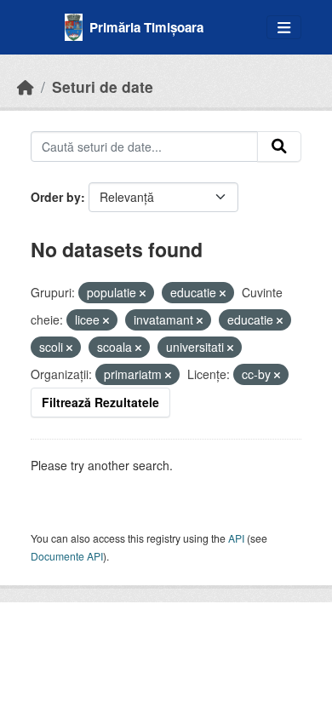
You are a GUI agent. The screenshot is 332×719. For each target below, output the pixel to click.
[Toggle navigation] (283, 27)
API (236, 538)
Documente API (67, 556)
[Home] (25, 86)
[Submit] (279, 146)
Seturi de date (102, 86)
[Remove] (143, 293)
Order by (56, 196)
